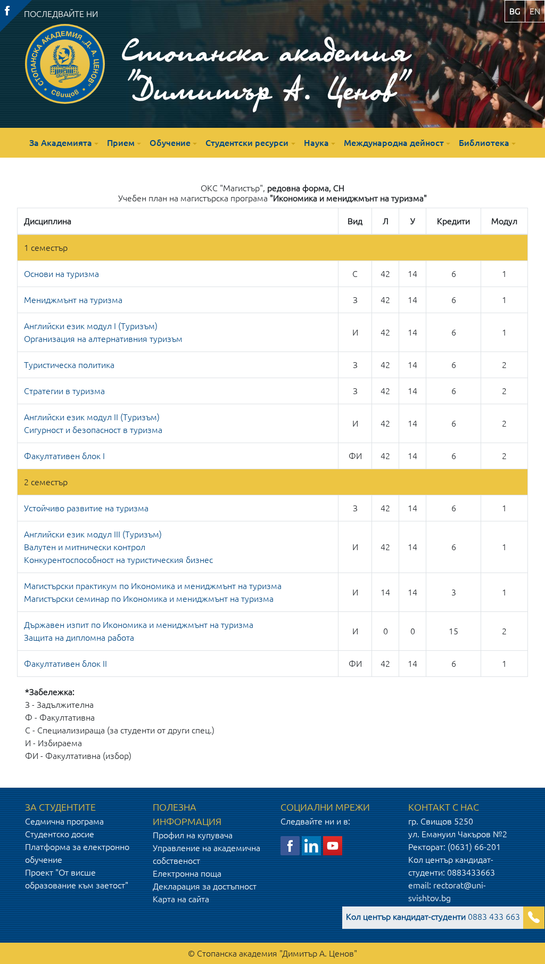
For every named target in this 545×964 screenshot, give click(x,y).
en (535, 11)
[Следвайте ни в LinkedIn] (311, 844)
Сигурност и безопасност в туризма (93, 430)
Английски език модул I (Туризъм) (91, 326)
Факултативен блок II (65, 663)
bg (515, 11)
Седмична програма (64, 821)
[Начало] (65, 64)
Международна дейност (394, 143)
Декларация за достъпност (205, 886)
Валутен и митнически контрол (84, 547)
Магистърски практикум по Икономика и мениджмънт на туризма (153, 586)
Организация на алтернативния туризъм (103, 339)
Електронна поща (187, 873)
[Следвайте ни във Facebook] (290, 844)
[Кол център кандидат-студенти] (533, 917)
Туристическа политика (69, 365)
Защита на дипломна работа (79, 637)
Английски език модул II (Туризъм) (92, 417)
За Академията (60, 143)
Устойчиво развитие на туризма (86, 508)
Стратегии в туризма (64, 391)
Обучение (170, 143)
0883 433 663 (433, 916)
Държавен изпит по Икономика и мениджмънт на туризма (138, 625)
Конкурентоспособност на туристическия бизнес (118, 560)
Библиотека (484, 143)
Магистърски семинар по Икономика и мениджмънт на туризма (149, 598)
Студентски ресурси (246, 143)
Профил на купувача (193, 835)
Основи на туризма (61, 274)
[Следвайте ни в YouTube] (332, 844)
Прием (121, 143)
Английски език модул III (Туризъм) (93, 534)
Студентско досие (59, 834)
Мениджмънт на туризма (73, 300)
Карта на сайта (181, 899)
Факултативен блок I (64, 456)
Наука (316, 143)
